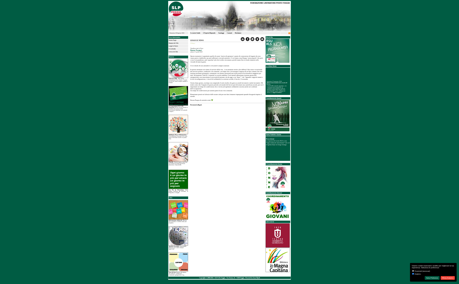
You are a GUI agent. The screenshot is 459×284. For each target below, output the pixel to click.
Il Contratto (172, 49)
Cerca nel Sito (173, 52)
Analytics (417, 274)
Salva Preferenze (432, 278)
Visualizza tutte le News (196, 48)
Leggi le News (173, 46)
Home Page (172, 40)
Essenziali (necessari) (422, 271)
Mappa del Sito (173, 43)
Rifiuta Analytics (447, 278)
